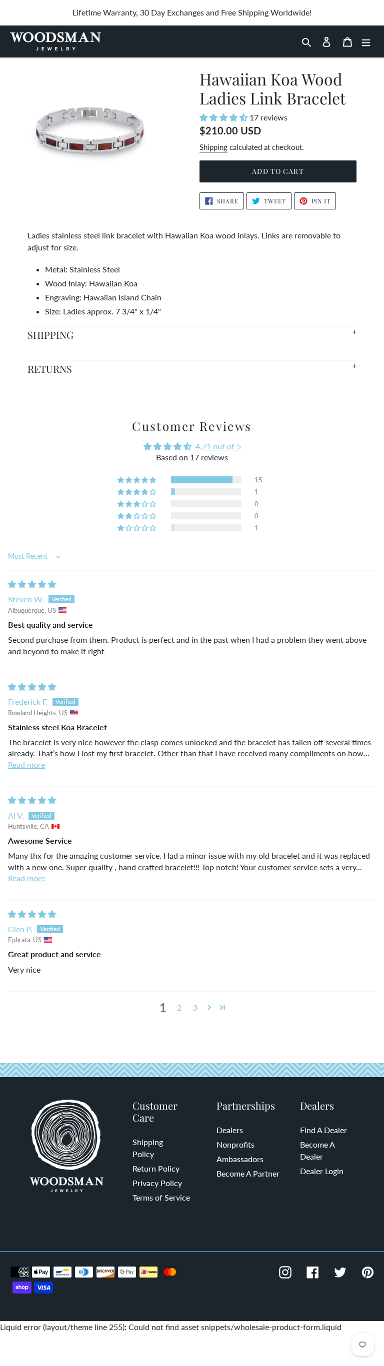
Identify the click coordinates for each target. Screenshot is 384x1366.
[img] (32, 584)
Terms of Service (161, 1197)
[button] (225, 117)
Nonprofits (235, 1144)
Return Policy (156, 1168)
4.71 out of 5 (218, 446)
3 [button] (195, 1007)
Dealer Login (322, 1171)
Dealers (229, 1130)
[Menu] (366, 41)
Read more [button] (26, 764)
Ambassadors (240, 1159)
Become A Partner (248, 1173)
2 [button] (179, 1007)
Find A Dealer (323, 1130)
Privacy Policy (157, 1183)
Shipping (214, 146)
